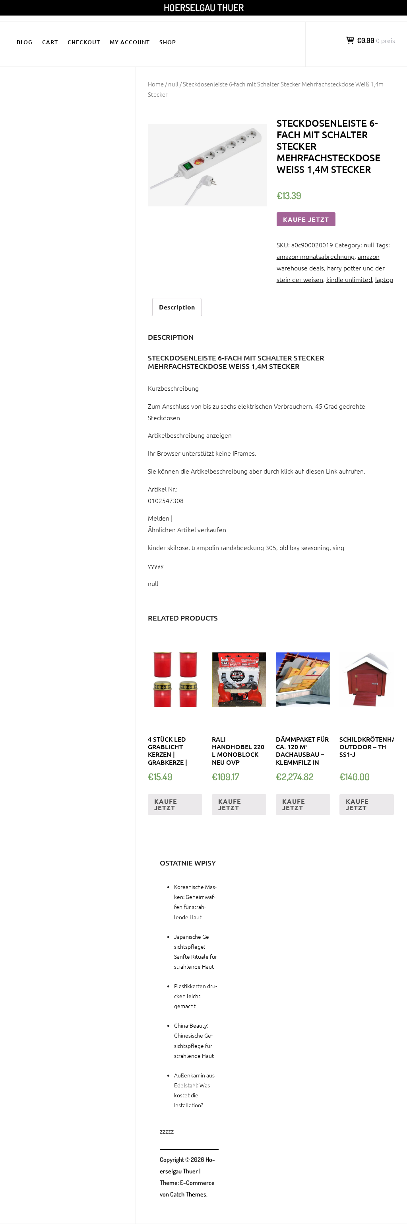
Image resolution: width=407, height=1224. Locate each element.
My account (130, 42)
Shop (167, 42)
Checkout (84, 42)
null (173, 84)
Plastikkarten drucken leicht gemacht (195, 996)
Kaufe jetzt (306, 219)
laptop (384, 279)
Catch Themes (188, 1194)
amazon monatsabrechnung (316, 256)
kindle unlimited (349, 279)
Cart (50, 42)
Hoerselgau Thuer (204, 7)
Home (156, 84)
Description (177, 307)
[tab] (177, 307)
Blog (25, 42)
